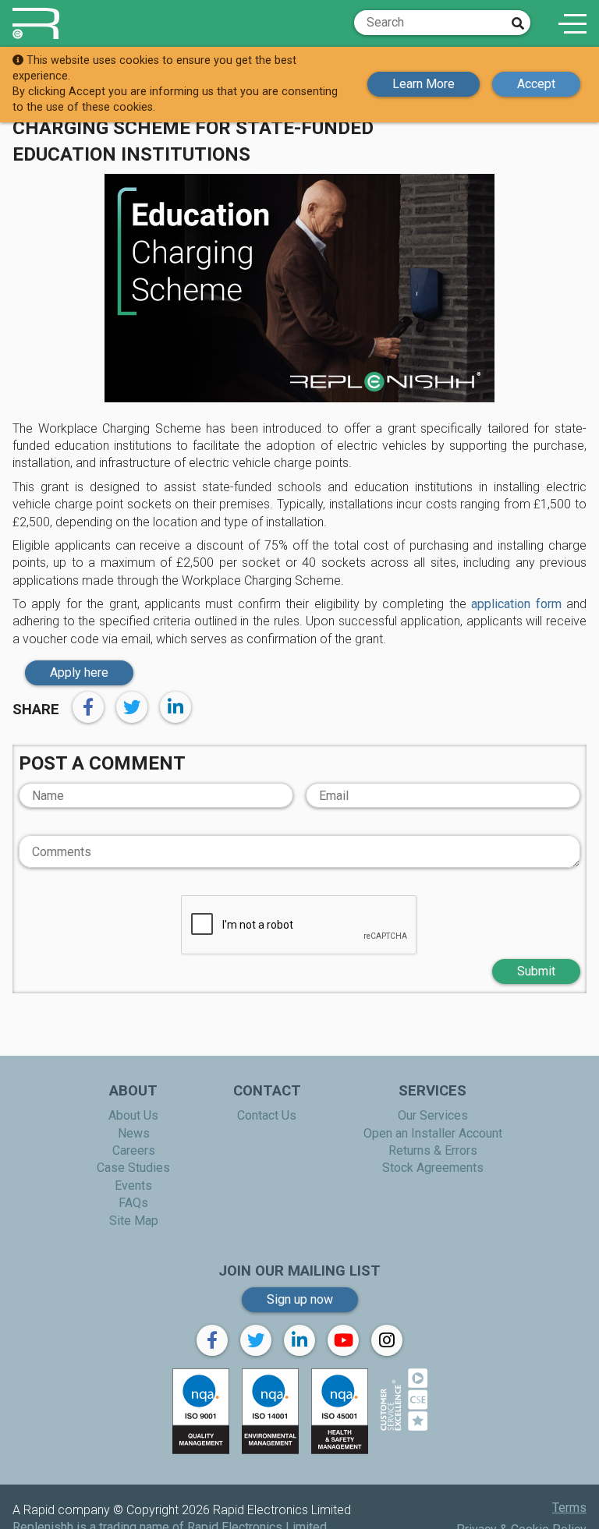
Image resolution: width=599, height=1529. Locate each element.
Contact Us (266, 1115)
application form (516, 603)
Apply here (79, 672)
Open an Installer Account (432, 1133)
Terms (569, 1507)
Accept (536, 83)
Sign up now (300, 1299)
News (134, 1133)
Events (133, 1185)
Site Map (133, 1220)
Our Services (433, 1115)
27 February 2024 (538, 98)
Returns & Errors (432, 1150)
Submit (536, 971)
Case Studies (133, 1167)
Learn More (423, 83)
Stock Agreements (433, 1167)
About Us (133, 1115)
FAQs (133, 1202)
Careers (133, 1150)
